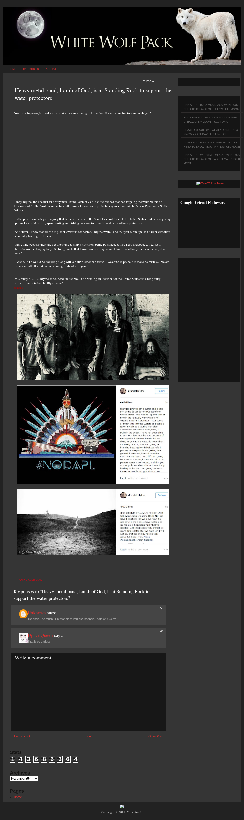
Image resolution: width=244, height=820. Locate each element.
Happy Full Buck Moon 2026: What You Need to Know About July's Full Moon (211, 107)
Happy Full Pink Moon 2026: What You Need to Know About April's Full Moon (212, 144)
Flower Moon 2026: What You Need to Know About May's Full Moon (211, 132)
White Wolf (134, 812)
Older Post (155, 736)
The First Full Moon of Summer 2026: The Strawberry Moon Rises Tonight (213, 119)
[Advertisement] (92, 155)
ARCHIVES (52, 69)
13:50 (159, 608)
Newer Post (22, 736)
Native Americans (30, 579)
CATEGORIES (31, 69)
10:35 (159, 631)
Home (12, 69)
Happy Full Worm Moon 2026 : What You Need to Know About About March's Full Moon (213, 159)
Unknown (37, 612)
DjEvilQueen (40, 635)
